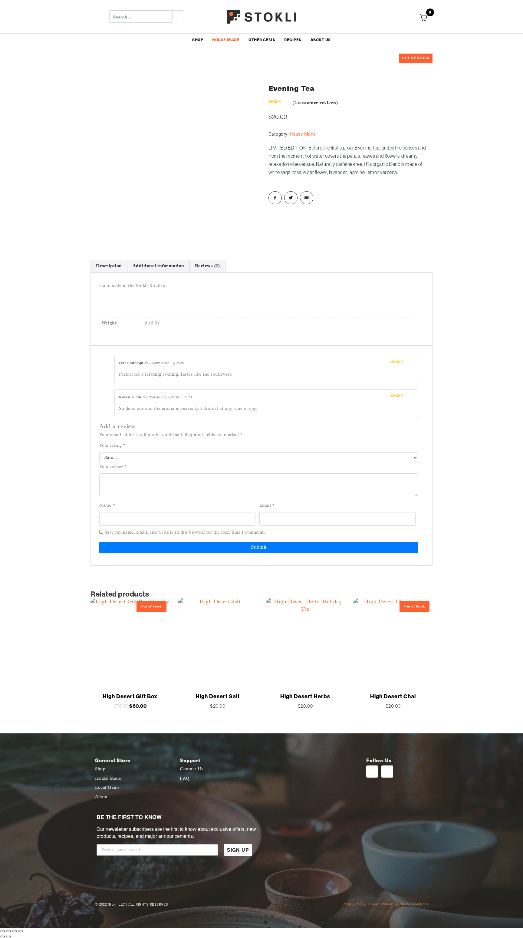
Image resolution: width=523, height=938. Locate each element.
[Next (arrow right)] (8, 936)
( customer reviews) (315, 103)
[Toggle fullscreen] (8, 931)
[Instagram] (372, 771)
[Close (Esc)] (20, 931)
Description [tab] (109, 266)
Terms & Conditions (412, 904)
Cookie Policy (380, 904)
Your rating (112, 445)
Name (107, 505)
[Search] (178, 17)
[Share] (14, 931)
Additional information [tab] (158, 266)
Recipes (292, 39)
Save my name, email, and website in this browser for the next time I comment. (185, 532)
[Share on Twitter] (291, 198)
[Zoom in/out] (2, 931)
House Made (225, 39)
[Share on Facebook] (275, 198)
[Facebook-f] (387, 771)
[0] (427, 17)
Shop (197, 39)
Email (267, 505)
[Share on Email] (306, 198)
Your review (113, 467)
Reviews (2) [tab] (207, 266)
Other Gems (261, 39)
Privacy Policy (354, 904)
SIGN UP (238, 849)
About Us (321, 39)
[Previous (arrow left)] (2, 936)
